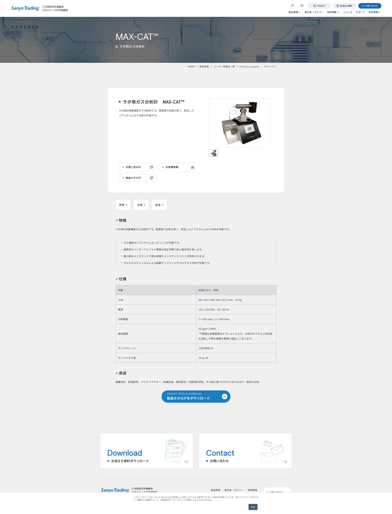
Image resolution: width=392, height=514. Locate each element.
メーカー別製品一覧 (224, 66)
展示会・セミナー (234, 489)
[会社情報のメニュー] (379, 12)
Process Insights (249, 66)
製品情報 (204, 66)
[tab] (213, 153)
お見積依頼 (172, 167)
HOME (191, 66)
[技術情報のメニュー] (338, 12)
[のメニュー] (299, 12)
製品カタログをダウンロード (188, 396)
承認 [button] (253, 507)
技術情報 (252, 489)
